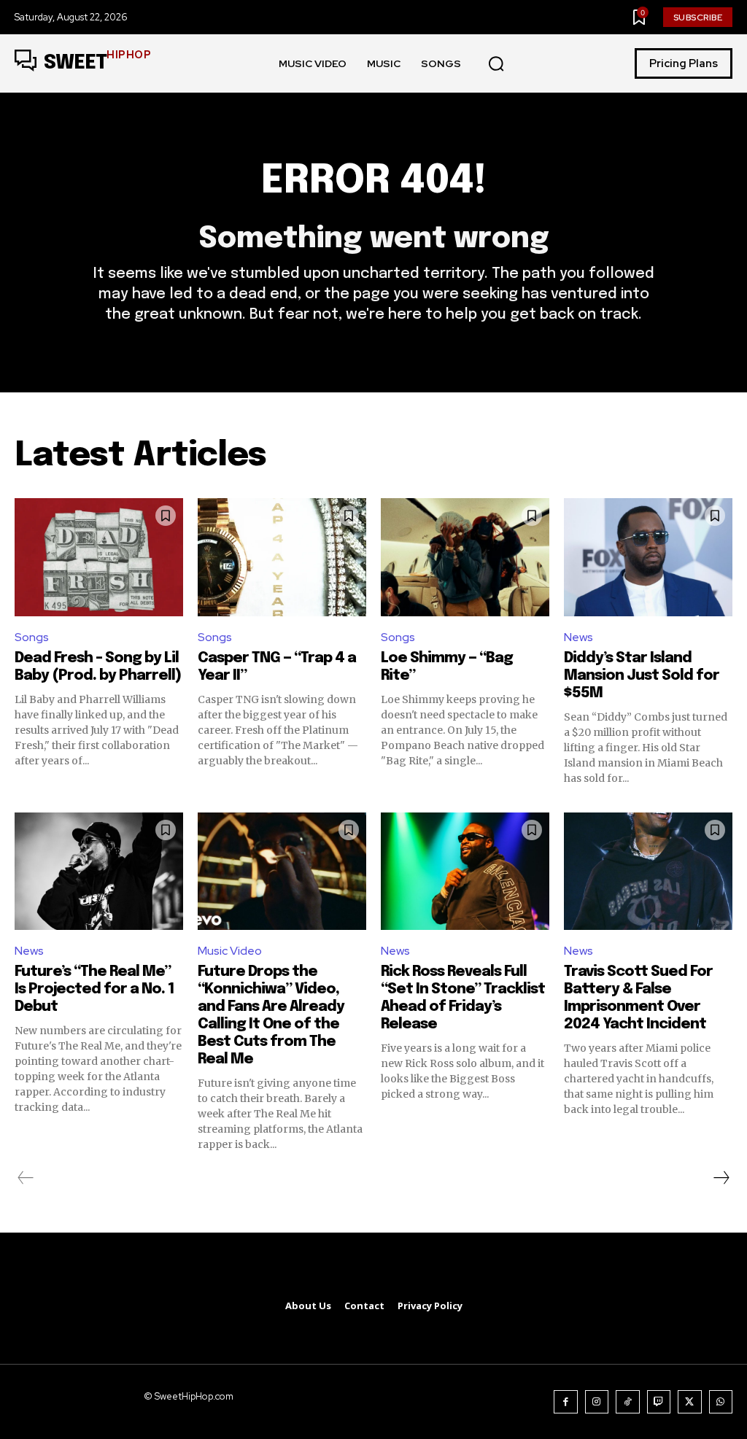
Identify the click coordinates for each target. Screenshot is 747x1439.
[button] (496, 64)
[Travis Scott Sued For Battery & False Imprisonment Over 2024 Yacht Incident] (648, 871)
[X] (690, 1402)
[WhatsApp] (721, 1402)
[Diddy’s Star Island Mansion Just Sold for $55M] (648, 557)
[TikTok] (628, 1402)
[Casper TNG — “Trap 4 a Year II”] (282, 557)
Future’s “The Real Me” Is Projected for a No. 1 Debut (94, 989)
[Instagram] (597, 1402)
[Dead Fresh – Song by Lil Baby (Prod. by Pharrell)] (99, 557)
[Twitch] (659, 1402)
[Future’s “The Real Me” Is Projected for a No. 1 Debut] (99, 871)
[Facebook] (566, 1402)
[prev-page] (26, 1178)
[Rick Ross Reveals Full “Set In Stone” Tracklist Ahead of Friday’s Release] (465, 871)
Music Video (230, 950)
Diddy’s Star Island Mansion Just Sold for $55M (641, 676)
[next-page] (720, 1178)
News (578, 637)
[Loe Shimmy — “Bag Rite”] (465, 557)
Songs (32, 637)
